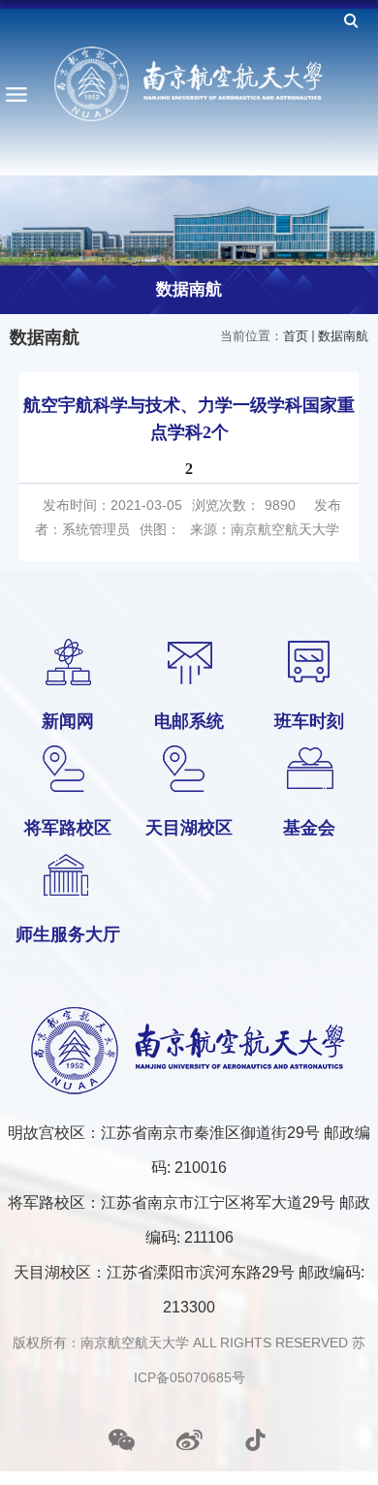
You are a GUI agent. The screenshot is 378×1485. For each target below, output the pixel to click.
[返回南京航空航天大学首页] (189, 84)
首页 (295, 336)
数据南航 (343, 336)
